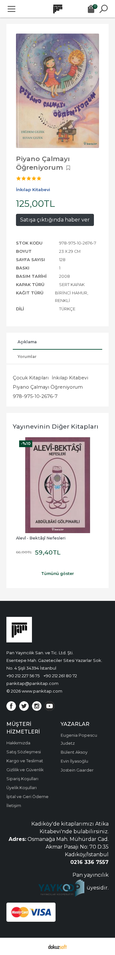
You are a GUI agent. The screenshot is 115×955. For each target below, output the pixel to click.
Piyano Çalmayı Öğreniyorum (48, 387)
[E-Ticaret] (57, 946)
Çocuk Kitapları (31, 378)
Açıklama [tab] (27, 341)
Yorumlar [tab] (27, 356)
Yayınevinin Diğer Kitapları (55, 426)
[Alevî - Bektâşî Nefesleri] (57, 485)
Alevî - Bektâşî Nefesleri (40, 538)
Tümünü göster (57, 573)
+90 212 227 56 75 (23, 675)
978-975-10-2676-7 (35, 396)
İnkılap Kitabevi (70, 378)
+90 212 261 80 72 (60, 675)
